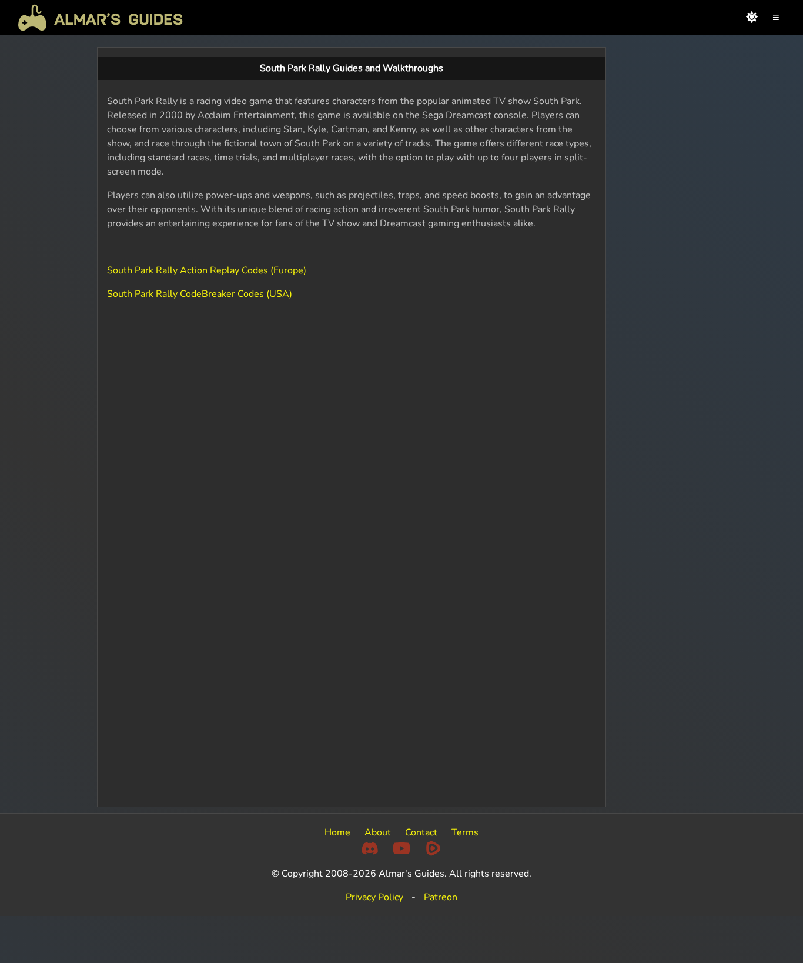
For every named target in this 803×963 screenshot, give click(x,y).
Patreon (440, 897)
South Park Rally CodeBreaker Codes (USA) (199, 293)
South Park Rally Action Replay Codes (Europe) (206, 270)
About (377, 832)
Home (337, 832)
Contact (421, 832)
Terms (465, 832)
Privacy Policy (374, 897)
